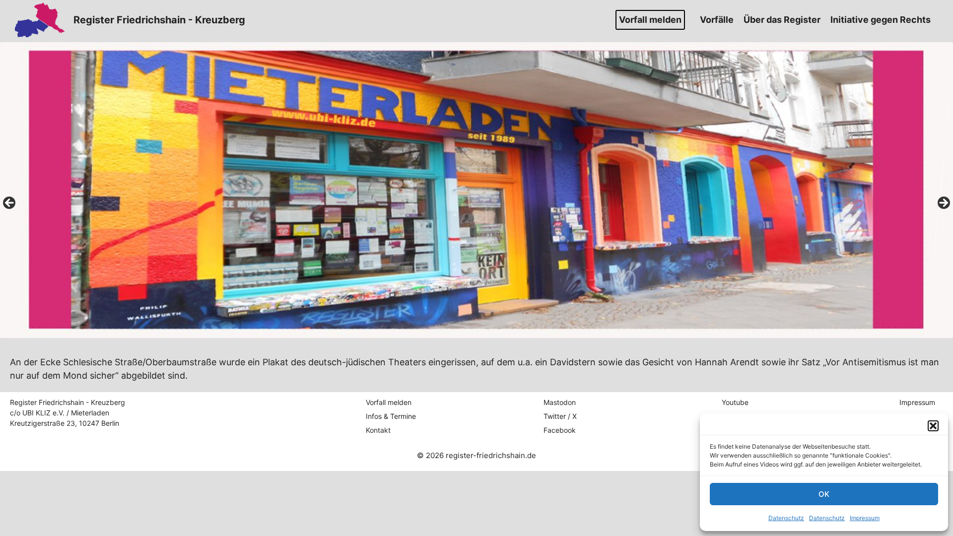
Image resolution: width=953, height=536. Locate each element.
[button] (933, 426)
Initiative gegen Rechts (880, 19)
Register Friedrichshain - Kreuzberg (159, 20)
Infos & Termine (391, 416)
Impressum (865, 518)
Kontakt (378, 430)
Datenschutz (786, 518)
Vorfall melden (650, 19)
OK (823, 494)
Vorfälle (717, 19)
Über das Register (782, 19)
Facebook (560, 430)
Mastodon (560, 402)
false (9, 203)
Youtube (735, 402)
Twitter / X (560, 416)
